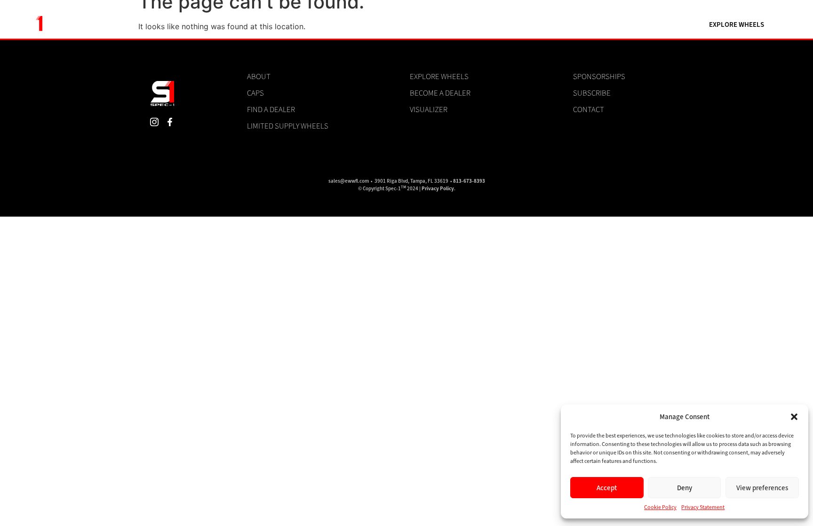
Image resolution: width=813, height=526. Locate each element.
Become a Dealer (440, 93)
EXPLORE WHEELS (736, 24)
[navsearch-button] (318, 24)
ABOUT (582, 24)
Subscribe (592, 93)
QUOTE (623, 24)
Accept (607, 488)
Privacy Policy (438, 188)
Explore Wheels (439, 76)
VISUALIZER (406, 24)
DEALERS (502, 24)
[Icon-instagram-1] (154, 122)
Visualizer (428, 109)
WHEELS (456, 24)
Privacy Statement (703, 507)
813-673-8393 (469, 181)
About (259, 76)
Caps (255, 93)
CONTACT (668, 24)
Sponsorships (599, 76)
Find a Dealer (271, 109)
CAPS (544, 24)
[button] (794, 416)
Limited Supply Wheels (287, 126)
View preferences (762, 488)
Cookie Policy (661, 507)
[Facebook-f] (362, 24)
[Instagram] (346, 24)
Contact (588, 109)
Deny (684, 488)
